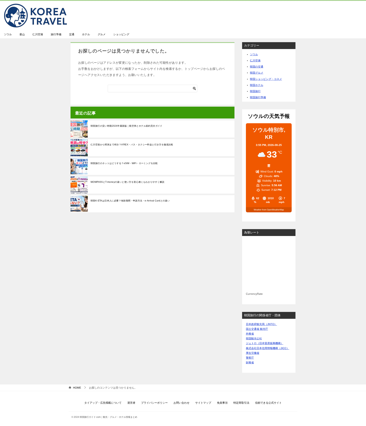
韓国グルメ (256, 72)
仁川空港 (37, 34)
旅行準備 (56, 34)
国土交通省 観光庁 (257, 328)
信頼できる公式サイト (268, 402)
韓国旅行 (255, 91)
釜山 (22, 34)
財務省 (250, 362)
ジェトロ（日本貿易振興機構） (264, 343)
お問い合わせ (181, 402)
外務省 (250, 333)
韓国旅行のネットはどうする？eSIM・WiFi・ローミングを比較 (124, 163)
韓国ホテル (256, 85)
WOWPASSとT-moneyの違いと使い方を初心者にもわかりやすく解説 (127, 182)
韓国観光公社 (254, 338)
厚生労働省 (252, 352)
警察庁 (250, 357)
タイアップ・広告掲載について (103, 402)
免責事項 (222, 402)
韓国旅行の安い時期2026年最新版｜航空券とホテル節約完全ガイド (126, 126)
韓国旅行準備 (258, 97)
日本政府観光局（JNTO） (261, 324)
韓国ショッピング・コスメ (266, 79)
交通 (71, 34)
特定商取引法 (241, 402)
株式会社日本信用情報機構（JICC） (267, 348)
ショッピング (121, 34)
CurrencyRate (254, 293)
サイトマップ (203, 402)
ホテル (86, 34)
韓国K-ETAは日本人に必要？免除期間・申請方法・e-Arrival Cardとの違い (130, 200)
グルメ (102, 34)
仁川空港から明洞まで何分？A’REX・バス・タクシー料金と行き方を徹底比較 (132, 144)
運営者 (131, 402)
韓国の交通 (256, 66)
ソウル (8, 34)
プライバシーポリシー (154, 402)
